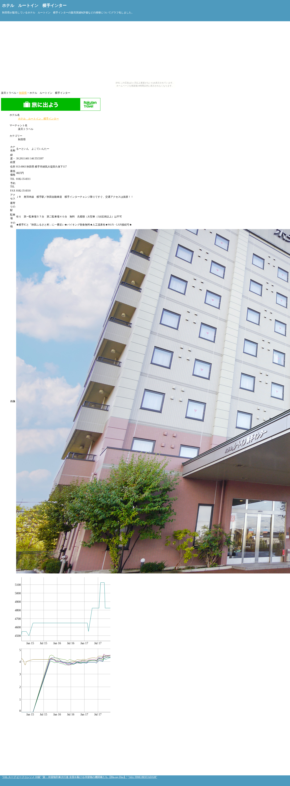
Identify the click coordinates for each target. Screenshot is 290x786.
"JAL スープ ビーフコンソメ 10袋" (21, 777)
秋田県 (23, 92)
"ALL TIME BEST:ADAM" (142, 777)
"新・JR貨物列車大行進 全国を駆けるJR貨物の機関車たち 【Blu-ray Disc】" (84, 777)
